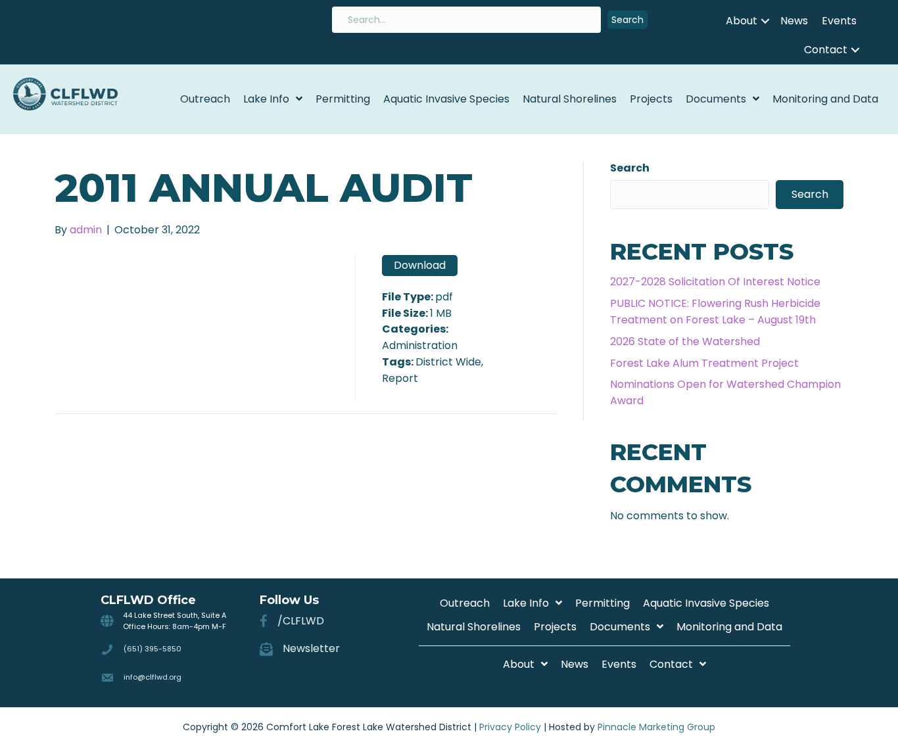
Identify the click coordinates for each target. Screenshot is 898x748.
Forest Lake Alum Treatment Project (704, 363)
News (794, 20)
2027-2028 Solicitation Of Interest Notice (715, 281)
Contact (825, 49)
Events (839, 20)
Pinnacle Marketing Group (656, 727)
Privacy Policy (510, 727)
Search (630, 167)
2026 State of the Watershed (685, 341)
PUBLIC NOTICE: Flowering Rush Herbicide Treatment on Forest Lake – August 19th (715, 311)
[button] (627, 20)
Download (420, 265)
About (741, 20)
